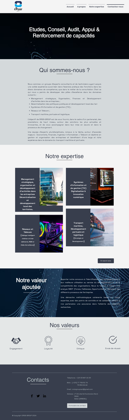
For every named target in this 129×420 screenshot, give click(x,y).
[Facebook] (32, 396)
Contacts (38, 379)
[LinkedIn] (45, 396)
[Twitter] (38, 396)
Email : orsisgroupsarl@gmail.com (80, 389)
